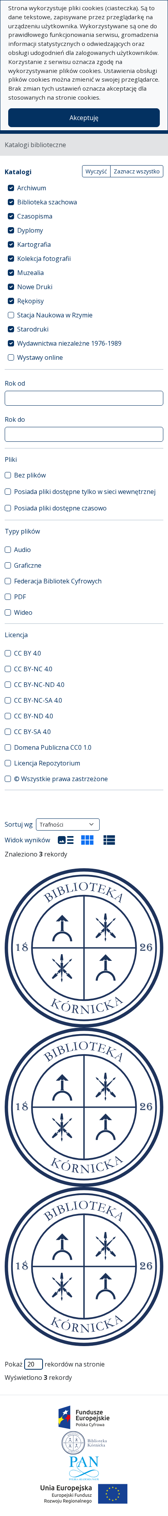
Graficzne (27, 565)
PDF (20, 596)
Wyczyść (96, 171)
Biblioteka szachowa (47, 202)
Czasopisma (34, 216)
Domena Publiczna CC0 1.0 (52, 747)
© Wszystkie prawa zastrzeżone (61, 778)
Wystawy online (40, 357)
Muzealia (30, 272)
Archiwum (31, 188)
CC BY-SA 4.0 (32, 731)
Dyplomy (30, 230)
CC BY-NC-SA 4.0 (38, 700)
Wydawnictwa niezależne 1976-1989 (69, 343)
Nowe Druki (34, 286)
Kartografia (34, 244)
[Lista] (65, 840)
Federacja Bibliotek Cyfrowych (58, 581)
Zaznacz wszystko (137, 171)
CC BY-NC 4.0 (33, 669)
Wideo (23, 612)
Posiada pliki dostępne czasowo (60, 508)
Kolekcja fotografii (44, 258)
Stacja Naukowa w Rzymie (55, 315)
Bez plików (30, 475)
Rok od (15, 383)
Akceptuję (84, 117)
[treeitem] (84, 187)
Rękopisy (30, 301)
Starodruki (32, 329)
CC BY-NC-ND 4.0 (39, 684)
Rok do (15, 419)
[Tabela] (109, 840)
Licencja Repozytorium (47, 763)
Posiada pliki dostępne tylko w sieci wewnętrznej (84, 491)
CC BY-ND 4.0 (33, 716)
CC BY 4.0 (27, 653)
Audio (22, 549)
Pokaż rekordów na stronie (55, 1364)
